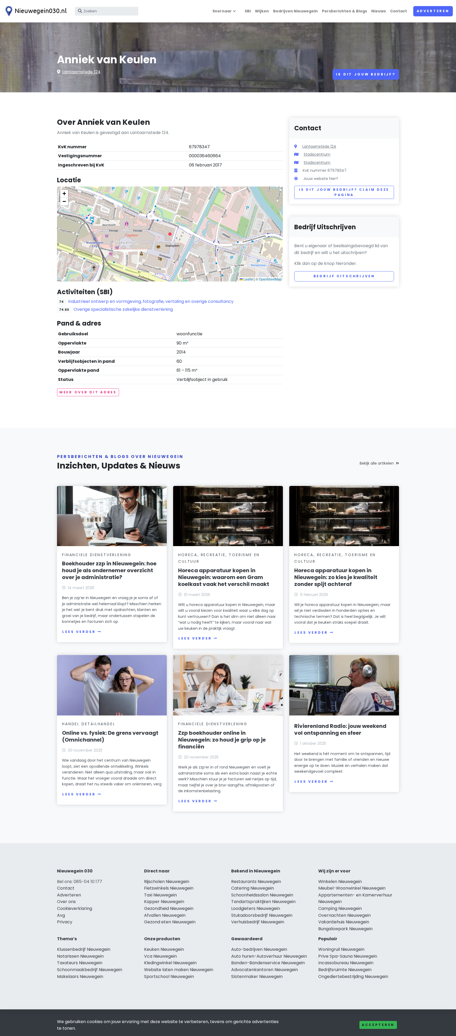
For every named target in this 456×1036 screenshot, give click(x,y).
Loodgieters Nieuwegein (255, 908)
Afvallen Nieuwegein (165, 915)
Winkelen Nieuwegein (340, 882)
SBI (248, 11)
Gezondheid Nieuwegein (168, 908)
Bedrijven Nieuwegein (295, 11)
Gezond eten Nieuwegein (170, 922)
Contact (398, 11)
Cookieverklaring (74, 908)
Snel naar (222, 11)
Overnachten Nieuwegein (344, 915)
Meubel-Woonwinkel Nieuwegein (352, 888)
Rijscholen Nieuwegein (166, 882)
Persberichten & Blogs (344, 11)
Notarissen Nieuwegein (80, 956)
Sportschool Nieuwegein (169, 976)
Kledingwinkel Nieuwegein (170, 963)
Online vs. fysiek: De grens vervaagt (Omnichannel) (110, 736)
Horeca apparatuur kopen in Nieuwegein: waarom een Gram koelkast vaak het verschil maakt (223, 577)
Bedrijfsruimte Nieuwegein (345, 970)
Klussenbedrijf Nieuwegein (83, 949)
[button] (170, 234)
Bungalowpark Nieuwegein (345, 929)
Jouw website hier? (320, 178)
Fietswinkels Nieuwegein (168, 888)
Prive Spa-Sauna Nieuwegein (347, 956)
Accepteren (378, 1025)
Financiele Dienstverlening (96, 554)
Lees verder (79, 631)
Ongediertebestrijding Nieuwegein (353, 976)
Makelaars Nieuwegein (80, 976)
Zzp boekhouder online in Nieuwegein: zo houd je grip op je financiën (222, 739)
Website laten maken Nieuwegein (178, 970)
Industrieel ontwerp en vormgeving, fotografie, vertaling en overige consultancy (151, 301)
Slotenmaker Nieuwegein (257, 976)
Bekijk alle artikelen (377, 463)
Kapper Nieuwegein (164, 902)
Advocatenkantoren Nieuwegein (264, 970)
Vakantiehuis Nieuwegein (343, 922)
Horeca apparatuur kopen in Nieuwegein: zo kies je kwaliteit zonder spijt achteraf (335, 577)
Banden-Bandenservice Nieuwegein (268, 963)
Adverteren (433, 11)
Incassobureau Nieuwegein (345, 963)
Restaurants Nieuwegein (256, 882)
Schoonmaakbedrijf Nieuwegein (89, 970)
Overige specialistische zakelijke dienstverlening (123, 309)
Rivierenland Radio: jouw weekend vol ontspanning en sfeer (340, 729)
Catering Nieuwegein (252, 888)
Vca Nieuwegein (160, 956)
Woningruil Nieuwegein (341, 949)
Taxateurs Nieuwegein (79, 963)
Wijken (262, 11)
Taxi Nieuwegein (160, 895)
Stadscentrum (317, 154)
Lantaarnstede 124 (81, 72)
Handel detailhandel (88, 724)
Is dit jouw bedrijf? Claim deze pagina (344, 192)
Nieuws (378, 11)
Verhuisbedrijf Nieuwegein (257, 922)
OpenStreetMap (270, 279)
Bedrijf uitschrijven (344, 276)
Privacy (64, 922)
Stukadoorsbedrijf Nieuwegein (261, 915)
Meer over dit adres (88, 392)
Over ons (66, 902)
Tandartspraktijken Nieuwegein (263, 902)
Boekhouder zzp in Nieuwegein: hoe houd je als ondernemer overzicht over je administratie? (109, 570)
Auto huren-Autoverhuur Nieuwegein (269, 956)
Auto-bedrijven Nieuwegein (259, 949)
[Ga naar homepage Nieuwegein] (34, 11)
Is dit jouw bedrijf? (366, 74)
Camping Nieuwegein (340, 908)
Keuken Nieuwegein (164, 949)
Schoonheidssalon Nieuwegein (262, 895)
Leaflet (248, 279)
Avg (61, 915)
